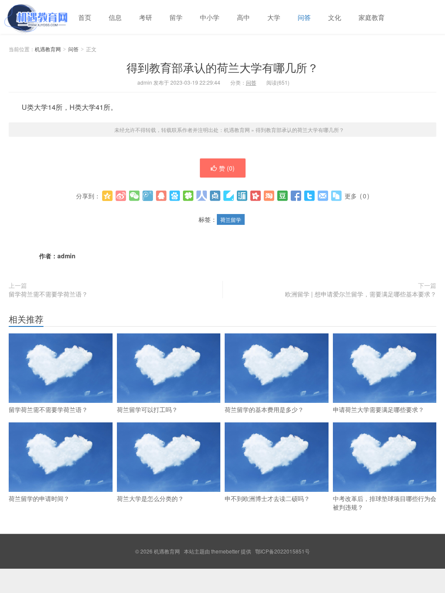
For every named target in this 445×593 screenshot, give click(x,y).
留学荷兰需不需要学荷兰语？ (48, 294)
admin (66, 255)
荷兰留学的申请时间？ (39, 498)
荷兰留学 (230, 219)
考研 (145, 17)
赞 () (227, 168)
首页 (84, 17)
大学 (273, 17)
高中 (243, 17)
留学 (176, 17)
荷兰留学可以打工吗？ (147, 409)
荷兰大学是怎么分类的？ (150, 498)
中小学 (209, 17)
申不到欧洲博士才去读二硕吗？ (267, 498)
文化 (334, 17)
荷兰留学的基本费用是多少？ (264, 409)
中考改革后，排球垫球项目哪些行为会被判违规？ (384, 502)
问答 (304, 17)
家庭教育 (372, 17)
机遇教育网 (35, 17)
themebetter (225, 551)
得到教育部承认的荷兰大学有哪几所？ (222, 67)
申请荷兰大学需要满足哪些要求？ (378, 409)
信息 (115, 17)
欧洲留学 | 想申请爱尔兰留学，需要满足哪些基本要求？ (360, 294)
